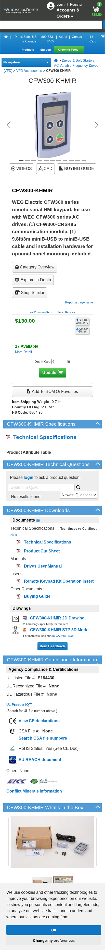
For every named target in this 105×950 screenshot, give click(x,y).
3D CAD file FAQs (62, 635)
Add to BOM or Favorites (54, 391)
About (63, 37)
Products (28, 49)
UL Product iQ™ (19, 705)
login (28, 477)
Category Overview (37, 267)
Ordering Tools (68, 49)
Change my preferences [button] (54, 940)
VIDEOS (23, 168)
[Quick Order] (103, 39)
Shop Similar (32, 292)
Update (49, 372)
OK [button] (54, 930)
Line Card (92, 39)
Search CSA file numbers (43, 738)
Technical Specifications (43, 437)
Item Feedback (52, 646)
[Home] (6, 39)
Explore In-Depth (35, 280)
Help (13, 535)
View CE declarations (39, 721)
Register (76, 4)
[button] (8, 124)
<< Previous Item (41, 312)
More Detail (23, 352)
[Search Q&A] (78, 486)
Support (46, 49)
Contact (77, 37)
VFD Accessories (29, 71)
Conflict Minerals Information (34, 791)
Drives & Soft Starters (78, 60)
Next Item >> (66, 312)
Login (61, 4)
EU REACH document (40, 759)
